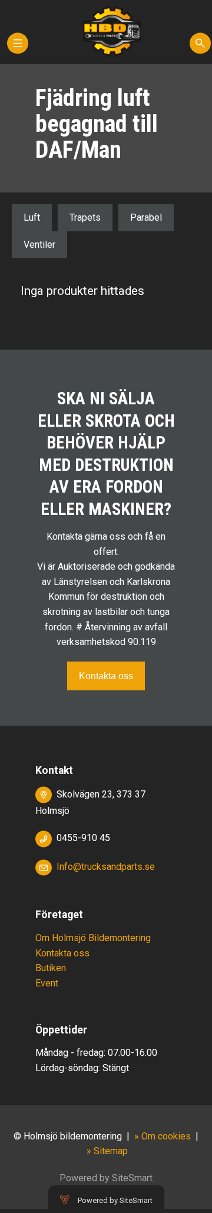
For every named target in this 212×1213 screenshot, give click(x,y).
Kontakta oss (106, 676)
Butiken (50, 967)
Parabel (146, 217)
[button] (17, 48)
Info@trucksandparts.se (106, 866)
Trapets (85, 217)
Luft (32, 217)
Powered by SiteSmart (115, 1200)
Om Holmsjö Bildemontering (93, 937)
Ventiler (39, 244)
